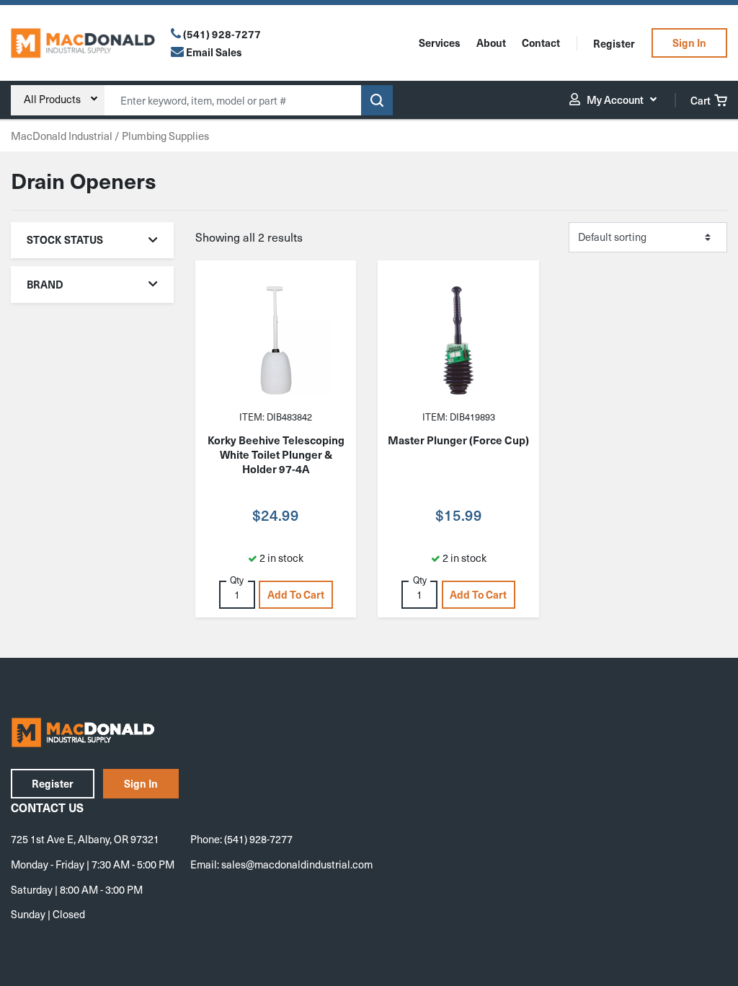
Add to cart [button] (295, 594)
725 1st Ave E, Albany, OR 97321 (85, 839)
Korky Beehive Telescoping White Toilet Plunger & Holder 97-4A (276, 454)
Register (614, 43)
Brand (45, 284)
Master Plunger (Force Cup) (458, 440)
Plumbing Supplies (165, 135)
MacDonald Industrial (61, 135)
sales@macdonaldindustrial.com (297, 864)
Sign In (689, 42)
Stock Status (65, 239)
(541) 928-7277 (222, 34)
